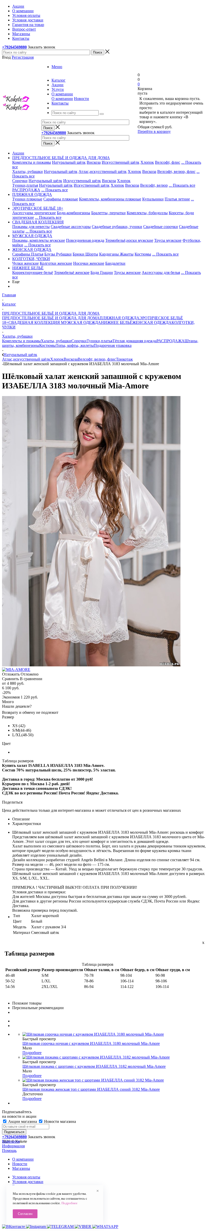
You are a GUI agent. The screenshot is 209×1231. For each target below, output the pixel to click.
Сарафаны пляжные (60, 199)
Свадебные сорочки (160, 226)
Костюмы (143, 254)
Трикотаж (124, 359)
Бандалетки (115, 263)
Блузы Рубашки (58, 254)
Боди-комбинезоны (73, 213)
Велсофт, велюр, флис (176, 171)
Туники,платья (25, 185)
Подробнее (32, 1052)
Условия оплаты (26, 1177)
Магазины (21, 1168)
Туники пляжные (27, 199)
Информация (13, 1146)
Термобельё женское (71, 272)
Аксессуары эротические (34, 213)
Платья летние (177, 199)
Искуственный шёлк (92, 185)
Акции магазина (22, 1121)
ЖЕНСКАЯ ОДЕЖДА (152, 322)
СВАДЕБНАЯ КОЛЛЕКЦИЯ (34, 322)
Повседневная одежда (85, 240)
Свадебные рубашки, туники (117, 226)
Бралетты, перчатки (108, 213)
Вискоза (94, 162)
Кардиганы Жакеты (116, 254)
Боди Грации (101, 272)
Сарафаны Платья (27, 254)
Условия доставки (27, 1181)
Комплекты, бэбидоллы (147, 213)
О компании (62, 98)
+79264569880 (14, 47)
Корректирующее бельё (32, 272)
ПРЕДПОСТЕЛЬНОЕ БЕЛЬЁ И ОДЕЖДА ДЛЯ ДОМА (51, 318)
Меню (56, 67)
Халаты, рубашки (27, 171)
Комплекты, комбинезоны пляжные (110, 199)
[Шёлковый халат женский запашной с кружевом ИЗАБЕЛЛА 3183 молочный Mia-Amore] (91, 665)
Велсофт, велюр (154, 185)
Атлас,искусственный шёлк (103, 171)
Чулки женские (25, 263)
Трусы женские (127, 272)
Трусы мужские (167, 240)
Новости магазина (59, 1121)
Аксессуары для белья (161, 272)
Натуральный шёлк (69, 162)
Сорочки (20, 181)
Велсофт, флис (167, 162)
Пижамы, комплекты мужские (38, 240)
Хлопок (147, 162)
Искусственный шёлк (120, 162)
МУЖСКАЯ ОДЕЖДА (80, 322)
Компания (11, 1141)
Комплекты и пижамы (31, 162)
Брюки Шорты (85, 254)
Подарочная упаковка (113, 345)
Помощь (9, 1150)
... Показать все (182, 185)
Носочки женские (88, 263)
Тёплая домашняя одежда (134, 341)
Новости (81, 98)
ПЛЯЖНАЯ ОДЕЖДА (119, 318)
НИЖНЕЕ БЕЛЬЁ (116, 322)
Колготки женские (56, 263)
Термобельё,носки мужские (129, 240)
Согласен (25, 1214)
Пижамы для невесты (31, 226)
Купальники (153, 199)
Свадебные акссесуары (71, 226)
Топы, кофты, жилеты (75, 345)
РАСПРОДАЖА (26, 190)
